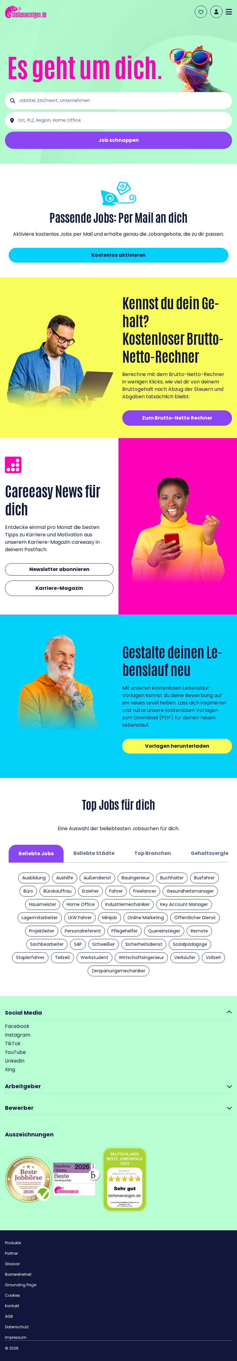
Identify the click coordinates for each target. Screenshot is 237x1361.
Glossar (12, 1263)
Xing (10, 1069)
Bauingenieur (136, 878)
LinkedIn (14, 1060)
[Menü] (229, 11)
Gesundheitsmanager (190, 891)
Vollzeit (213, 957)
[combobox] (123, 101)
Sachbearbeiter (47, 944)
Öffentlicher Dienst (195, 918)
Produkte (13, 1242)
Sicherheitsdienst (143, 944)
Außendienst (97, 878)
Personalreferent (83, 931)
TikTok (13, 1043)
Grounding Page (20, 1284)
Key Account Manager (184, 904)
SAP (78, 944)
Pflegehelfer (124, 931)
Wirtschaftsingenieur (141, 957)
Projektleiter (41, 931)
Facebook (17, 1026)
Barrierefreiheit (18, 1274)
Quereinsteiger (164, 931)
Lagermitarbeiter (40, 918)
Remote (199, 931)
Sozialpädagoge (190, 944)
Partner (11, 1253)
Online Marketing (145, 918)
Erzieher (90, 891)
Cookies (12, 1295)
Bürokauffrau (58, 891)
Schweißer (103, 944)
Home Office (81, 904)
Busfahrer (204, 878)
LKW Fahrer (80, 918)
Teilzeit (62, 957)
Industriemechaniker (127, 904)
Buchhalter (172, 878)
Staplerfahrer (30, 957)
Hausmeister (42, 904)
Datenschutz (17, 1326)
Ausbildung (34, 878)
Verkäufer (184, 957)
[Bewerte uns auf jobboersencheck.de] (28, 1179)
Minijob (109, 918)
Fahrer (116, 891)
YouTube (15, 1052)
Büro (28, 891)
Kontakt (12, 1305)
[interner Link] (26, 12)
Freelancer (144, 891)
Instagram (17, 1034)
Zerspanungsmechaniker (118, 971)
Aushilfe (64, 878)
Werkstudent (94, 957)
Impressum (16, 1337)
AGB (9, 1316)
